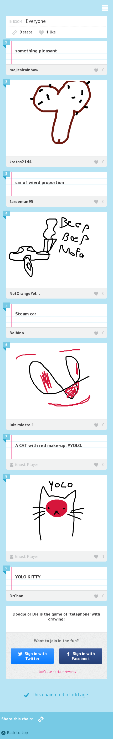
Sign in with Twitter (35, 656)
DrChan (16, 595)
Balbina (16, 332)
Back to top (17, 732)
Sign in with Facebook (83, 656)
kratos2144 (20, 161)
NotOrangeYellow (26, 293)
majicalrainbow (23, 69)
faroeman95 (21, 201)
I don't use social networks (56, 671)
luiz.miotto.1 (21, 424)
